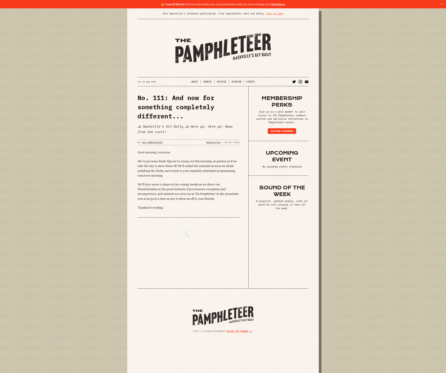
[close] (442, 4)
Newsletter (213, 142)
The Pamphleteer (152, 142)
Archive (221, 81)
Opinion (236, 81)
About (194, 81)
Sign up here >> (240, 331)
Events (250, 81)
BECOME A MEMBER (282, 131)
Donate (207, 81)
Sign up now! (274, 13)
